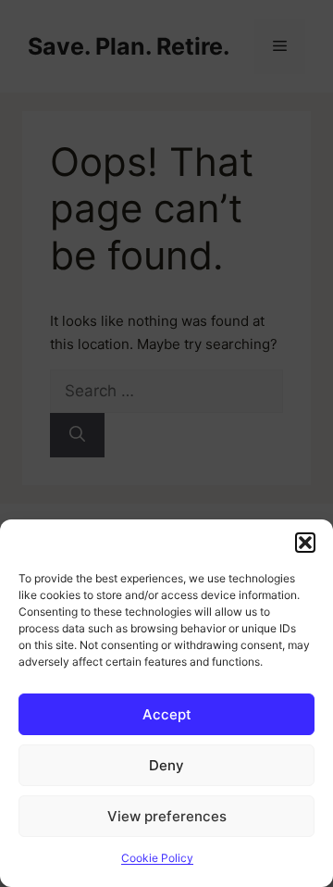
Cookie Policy (157, 858)
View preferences (167, 816)
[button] (305, 542)
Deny (166, 765)
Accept (166, 714)
